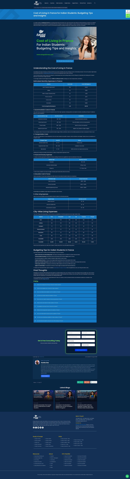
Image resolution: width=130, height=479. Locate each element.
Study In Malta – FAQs (78, 441)
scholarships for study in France (60, 267)
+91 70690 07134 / (82, 419)
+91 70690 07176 (89, 419)
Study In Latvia (48, 442)
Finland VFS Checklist (82, 461)
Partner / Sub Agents (54, 457)
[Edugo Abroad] (38, 3)
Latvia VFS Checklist (81, 463)
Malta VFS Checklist (68, 461)
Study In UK (37, 442)
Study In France (37, 438)
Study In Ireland (38, 440)
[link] (65, 285)
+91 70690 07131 (79, 418)
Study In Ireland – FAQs (65, 442)
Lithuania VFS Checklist (82, 465)
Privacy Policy (40, 474)
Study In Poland (48, 440)
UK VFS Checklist (68, 457)
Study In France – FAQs (65, 440)
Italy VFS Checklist (68, 463)
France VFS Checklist (68, 456)
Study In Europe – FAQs (65, 438)
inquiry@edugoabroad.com (81, 421)
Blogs (38, 7)
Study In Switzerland (49, 446)
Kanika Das (42, 356)
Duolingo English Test (38, 457)
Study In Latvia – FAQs (78, 443)
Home (35, 7)
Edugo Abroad (45, 278)
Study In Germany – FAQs (78, 439)
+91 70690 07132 (86, 418)
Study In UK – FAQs (64, 444)
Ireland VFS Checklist (68, 465)
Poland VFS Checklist (68, 459)
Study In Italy (48, 444)
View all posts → (45, 375)
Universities (52, 459)
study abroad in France (49, 73)
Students (52, 456)
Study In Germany (38, 446)
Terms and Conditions (47, 474)
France (40, 7)
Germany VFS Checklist (82, 456)
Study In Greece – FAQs (78, 445)
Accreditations (53, 461)
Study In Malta (48, 438)
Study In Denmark (38, 444)
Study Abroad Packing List (39, 456)
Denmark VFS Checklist (82, 457)
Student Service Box (38, 461)
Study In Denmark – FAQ (65, 446)
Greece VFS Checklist (81, 459)
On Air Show (36, 459)
